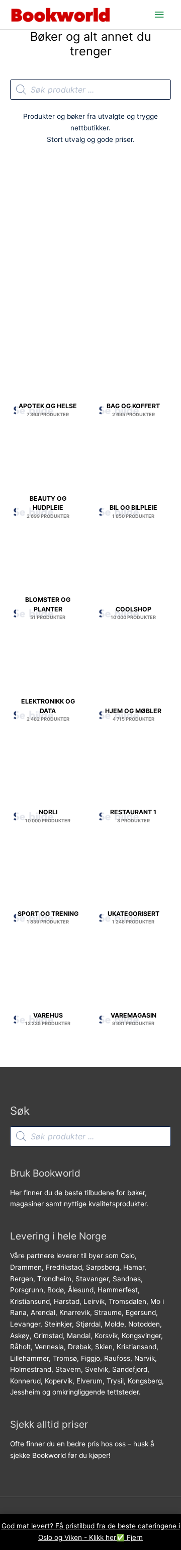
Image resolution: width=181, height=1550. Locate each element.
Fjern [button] (135, 1537)
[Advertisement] (90, 246)
